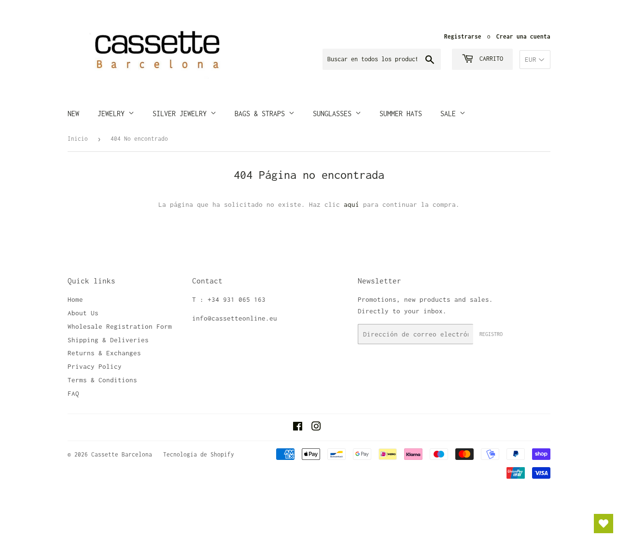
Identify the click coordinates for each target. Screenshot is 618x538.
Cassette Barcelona (121, 454)
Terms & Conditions (102, 380)
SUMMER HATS (400, 113)
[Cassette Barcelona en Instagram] (316, 427)
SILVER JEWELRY (182, 113)
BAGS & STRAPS (262, 113)
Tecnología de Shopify (198, 454)
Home (75, 299)
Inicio (78, 138)
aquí (351, 204)
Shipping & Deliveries (108, 340)
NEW (73, 113)
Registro (491, 334)
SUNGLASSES (334, 113)
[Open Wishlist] (603, 523)
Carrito (489, 58)
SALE (450, 113)
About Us (83, 313)
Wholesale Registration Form (120, 326)
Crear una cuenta (523, 36)
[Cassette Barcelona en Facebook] (298, 427)
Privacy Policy (95, 366)
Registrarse (462, 36)
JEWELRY (113, 113)
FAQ (73, 393)
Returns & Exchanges (104, 353)
